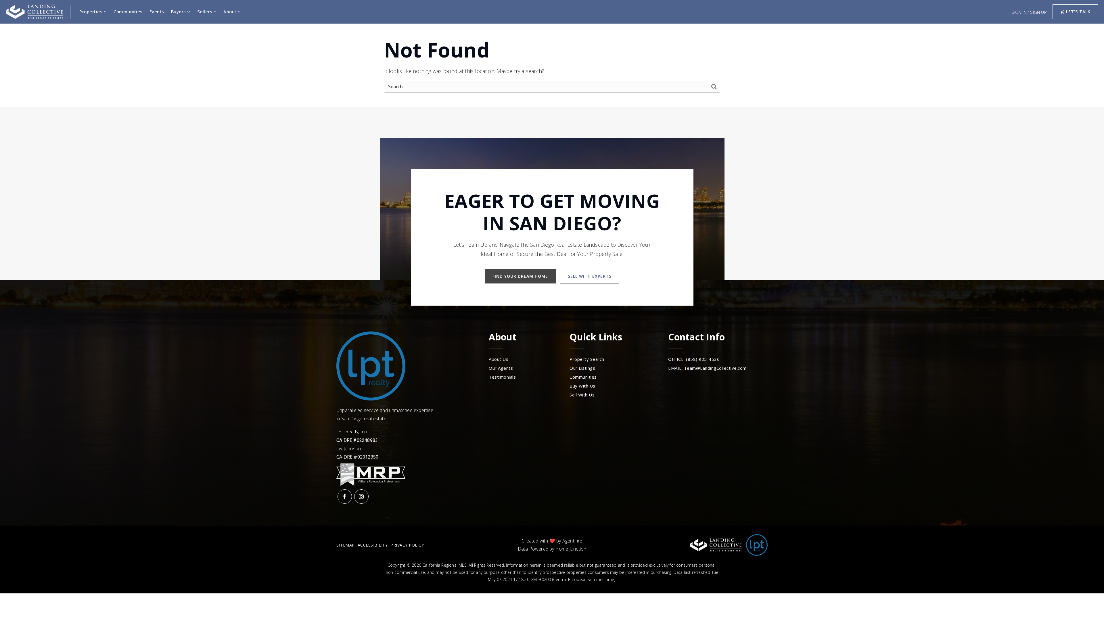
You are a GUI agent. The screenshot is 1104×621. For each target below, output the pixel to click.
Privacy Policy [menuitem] (407, 545)
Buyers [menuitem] (179, 11)
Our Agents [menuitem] (501, 368)
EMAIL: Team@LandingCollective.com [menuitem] (707, 368)
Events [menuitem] (157, 11)
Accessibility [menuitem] (373, 545)
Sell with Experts (590, 276)
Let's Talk (1077, 11)
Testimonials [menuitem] (502, 377)
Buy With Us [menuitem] (582, 386)
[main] (552, 65)
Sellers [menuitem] (205, 11)
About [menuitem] (230, 11)
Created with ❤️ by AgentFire (552, 541)
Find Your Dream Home (520, 276)
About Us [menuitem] (498, 359)
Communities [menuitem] (128, 11)
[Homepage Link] (34, 11)
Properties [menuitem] (91, 11)
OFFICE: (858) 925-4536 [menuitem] (694, 359)
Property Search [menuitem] (587, 359)
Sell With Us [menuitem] (582, 395)
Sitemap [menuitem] (345, 545)
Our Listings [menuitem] (582, 368)
